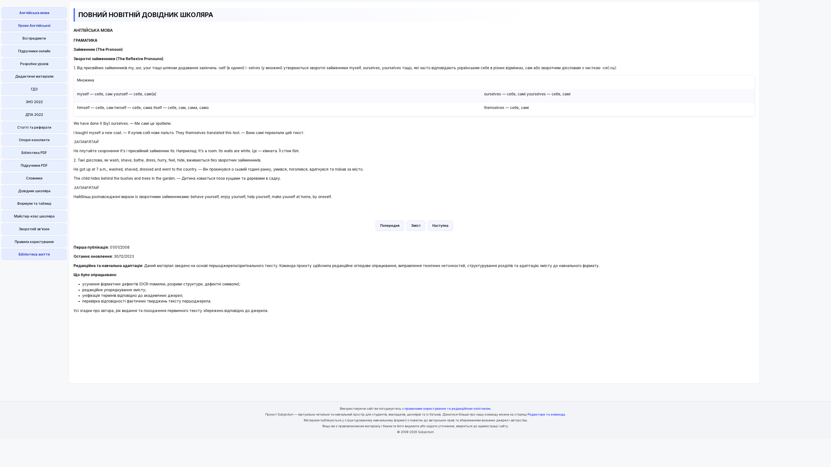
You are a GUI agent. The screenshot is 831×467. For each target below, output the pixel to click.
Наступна (440, 226)
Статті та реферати (34, 127)
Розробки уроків (34, 64)
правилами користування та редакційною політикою (447, 408)
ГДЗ (34, 89)
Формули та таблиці (34, 203)
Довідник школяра (34, 191)
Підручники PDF (34, 165)
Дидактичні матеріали (34, 76)
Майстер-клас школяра (34, 216)
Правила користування (34, 242)
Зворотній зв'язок (34, 229)
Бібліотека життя (34, 254)
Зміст (416, 226)
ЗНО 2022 (34, 102)
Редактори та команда (546, 414)
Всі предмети (34, 38)
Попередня (389, 226)
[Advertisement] (34, 326)
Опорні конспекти (34, 140)
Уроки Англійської (34, 25)
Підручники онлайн (34, 51)
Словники (34, 178)
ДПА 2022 (34, 114)
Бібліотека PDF (34, 152)
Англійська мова (34, 13)
